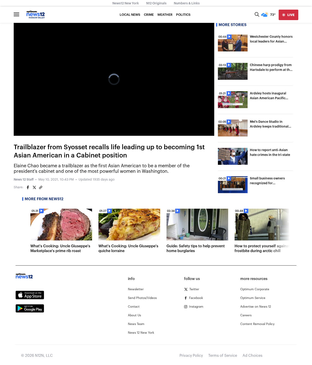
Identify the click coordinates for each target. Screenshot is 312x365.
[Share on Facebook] (28, 187)
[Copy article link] (40, 187)
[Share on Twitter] (34, 187)
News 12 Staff (24, 179)
